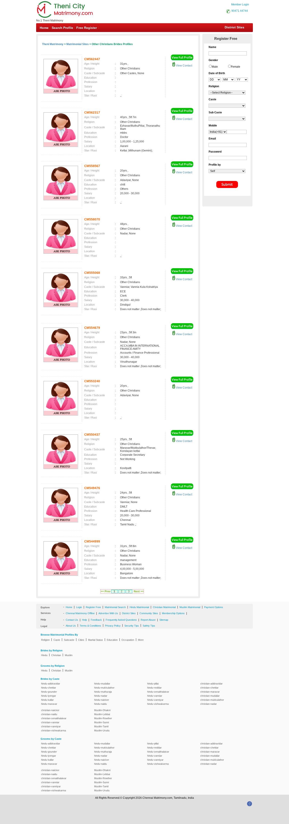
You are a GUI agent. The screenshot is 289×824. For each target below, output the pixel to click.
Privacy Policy (113, 625)
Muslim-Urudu (102, 730)
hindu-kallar (47, 699)
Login (79, 607)
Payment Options (213, 607)
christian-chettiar (209, 687)
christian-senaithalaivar (53, 718)
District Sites (234, 27)
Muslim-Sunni (101, 722)
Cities (81, 640)
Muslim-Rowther (103, 718)
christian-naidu (49, 714)
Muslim (68, 655)
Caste (57, 640)
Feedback (96, 619)
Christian (56, 655)
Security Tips (131, 625)
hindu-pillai (152, 683)
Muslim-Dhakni (102, 710)
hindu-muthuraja (103, 691)
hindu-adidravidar (50, 683)
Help (84, 619)
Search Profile (62, 28)
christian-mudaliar (210, 695)
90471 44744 (239, 10)
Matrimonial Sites (77, 44)
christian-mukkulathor (212, 699)
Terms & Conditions (90, 625)
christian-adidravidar (211, 683)
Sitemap (163, 619)
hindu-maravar (49, 704)
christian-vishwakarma (53, 730)
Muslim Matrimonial (189, 607)
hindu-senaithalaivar (158, 691)
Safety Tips (149, 625)
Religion (45, 640)
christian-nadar (208, 704)
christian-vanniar (50, 722)
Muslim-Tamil (101, 726)
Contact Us (72, 619)
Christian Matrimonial (164, 607)
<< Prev (106, 591)
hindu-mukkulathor (104, 687)
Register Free (93, 607)
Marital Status (95, 640)
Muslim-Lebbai (102, 714)
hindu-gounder (49, 691)
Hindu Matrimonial (139, 607)
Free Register (86, 28)
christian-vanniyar (51, 726)
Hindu (44, 655)
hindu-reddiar (154, 687)
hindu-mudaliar (102, 683)
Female (235, 66)
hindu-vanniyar (155, 699)
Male (215, 66)
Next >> (139, 591)
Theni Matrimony (52, 44)
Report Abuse (148, 619)
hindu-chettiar (48, 687)
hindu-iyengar (48, 695)
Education (112, 640)
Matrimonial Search (115, 607)
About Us (71, 625)
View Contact (183, 65)
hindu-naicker (101, 699)
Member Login (240, 4)
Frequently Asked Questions (121, 619)
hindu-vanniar (154, 695)
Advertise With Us (108, 613)
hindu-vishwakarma (158, 704)
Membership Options (173, 613)
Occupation (127, 640)
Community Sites (149, 613)
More (141, 640)
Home (44, 28)
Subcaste (69, 640)
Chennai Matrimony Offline (80, 613)
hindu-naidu (100, 704)
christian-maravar (210, 691)
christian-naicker (50, 710)
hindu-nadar (100, 695)
